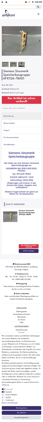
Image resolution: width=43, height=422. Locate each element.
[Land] (26, 2)
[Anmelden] (2, 2)
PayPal (8, 397)
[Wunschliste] (29, 2)
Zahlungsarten (21, 311)
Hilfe (21, 322)
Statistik (9, 392)
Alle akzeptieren (21, 408)
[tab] (21, 116)
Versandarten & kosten (21, 314)
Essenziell (9, 389)
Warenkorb (21, 317)
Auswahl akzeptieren (21, 417)
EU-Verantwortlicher (11, 137)
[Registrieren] (7, 2)
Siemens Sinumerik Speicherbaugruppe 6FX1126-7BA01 (27, 212)
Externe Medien (11, 395)
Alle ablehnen (21, 413)
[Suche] (38, 7)
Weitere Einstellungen (10, 403)
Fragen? (7, 130)
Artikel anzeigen (28, 251)
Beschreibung (8, 116)
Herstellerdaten (9, 144)
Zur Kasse (21, 320)
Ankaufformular (21, 330)
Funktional (9, 400)
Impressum (35, 377)
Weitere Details (9, 123)
